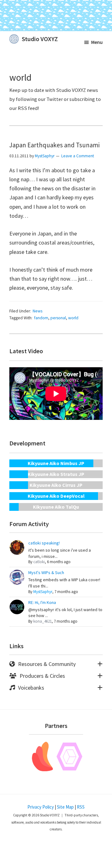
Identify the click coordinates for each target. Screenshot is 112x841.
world (73, 318)
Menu (97, 42)
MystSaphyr (42, 591)
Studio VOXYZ (40, 39)
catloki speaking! (44, 543)
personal (58, 318)
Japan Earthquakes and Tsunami (54, 145)
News (37, 311)
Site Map (65, 807)
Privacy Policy (40, 807)
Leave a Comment (77, 156)
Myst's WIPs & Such (46, 572)
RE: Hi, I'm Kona (42, 602)
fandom (41, 318)
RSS (81, 807)
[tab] (56, 664)
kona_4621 (42, 621)
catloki (39, 561)
